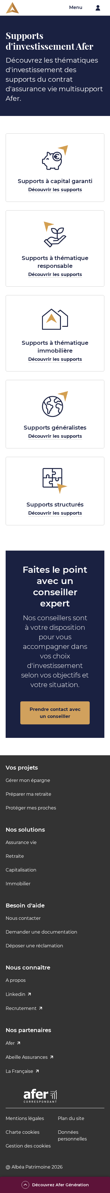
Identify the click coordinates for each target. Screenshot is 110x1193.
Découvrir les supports (55, 189)
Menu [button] (75, 7)
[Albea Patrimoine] (12, 7)
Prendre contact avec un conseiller (55, 713)
